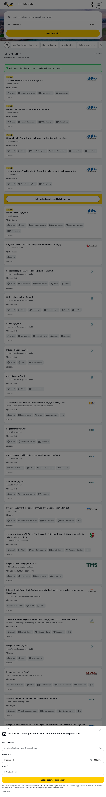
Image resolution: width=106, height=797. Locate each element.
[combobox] (50, 747)
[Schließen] (100, 730)
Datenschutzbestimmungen (49, 786)
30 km (96, 760)
